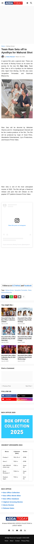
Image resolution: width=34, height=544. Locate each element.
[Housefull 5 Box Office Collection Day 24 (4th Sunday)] (25, 312)
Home (3, 46)
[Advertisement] (17, 25)
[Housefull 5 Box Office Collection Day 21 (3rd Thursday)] (8, 349)
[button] (2, 3)
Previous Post (7, 386)
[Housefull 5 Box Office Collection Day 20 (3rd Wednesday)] (25, 349)
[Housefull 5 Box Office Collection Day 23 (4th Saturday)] (8, 330)
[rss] (25, 530)
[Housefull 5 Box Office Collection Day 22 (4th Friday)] (25, 330)
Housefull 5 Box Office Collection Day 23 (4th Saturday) (8, 338)
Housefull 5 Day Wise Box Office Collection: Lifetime (8, 319)
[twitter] (13, 530)
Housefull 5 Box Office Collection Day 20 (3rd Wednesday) (25, 357)
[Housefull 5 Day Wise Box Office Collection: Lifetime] (8, 312)
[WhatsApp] (11, 296)
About (11, 540)
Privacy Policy (25, 540)
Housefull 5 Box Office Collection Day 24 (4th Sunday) (25, 319)
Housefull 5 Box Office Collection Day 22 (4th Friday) (25, 338)
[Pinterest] (15, 296)
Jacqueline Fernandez (21, 290)
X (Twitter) (16, 286)
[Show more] (23, 296)
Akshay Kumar (10, 46)
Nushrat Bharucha (6, 292)
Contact (17, 540)
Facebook (28, 286)
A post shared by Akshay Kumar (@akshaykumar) (17, 244)
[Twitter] (7, 296)
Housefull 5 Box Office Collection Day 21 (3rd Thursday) (8, 357)
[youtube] (17, 530)
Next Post (28, 386)
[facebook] (9, 530)
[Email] (19, 296)
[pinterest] (21, 530)
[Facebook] (3, 296)
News (29, 290)
